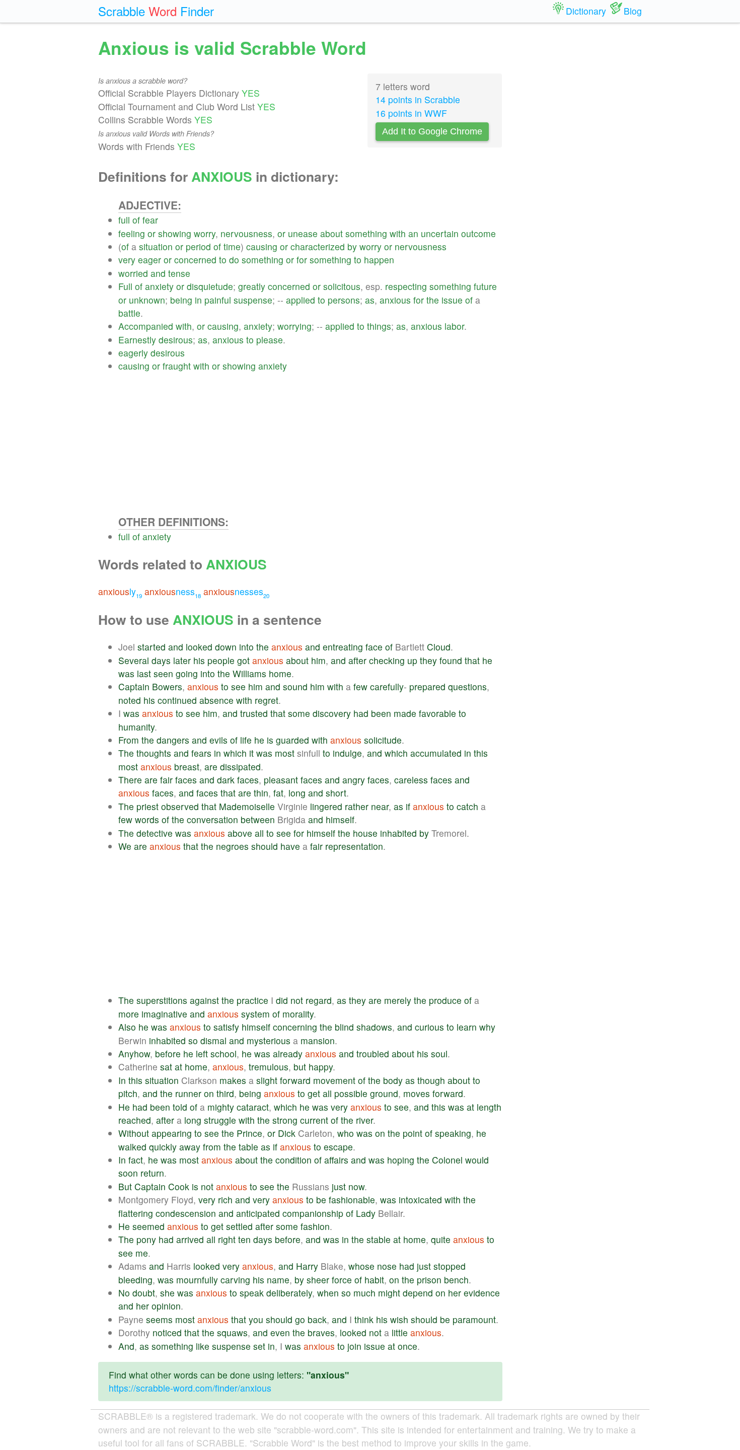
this (481, 753)
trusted (254, 713)
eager (149, 259)
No (124, 1292)
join (354, 1346)
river (364, 1120)
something (366, 233)
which (235, 753)
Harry (307, 1266)
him (318, 660)
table (248, 1146)
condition (293, 1159)
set (259, 1346)
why (487, 1027)
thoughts (153, 753)
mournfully (197, 1279)
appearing (172, 1133)
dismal (213, 1040)
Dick (286, 1133)
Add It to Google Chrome (432, 131)
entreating (343, 646)
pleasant (281, 779)
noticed (167, 1332)
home (280, 673)
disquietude (210, 286)
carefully (387, 686)
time (232, 246)
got (243, 660)
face (374, 646)
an (413, 233)
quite (441, 1239)
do (234, 259)
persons (344, 300)
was (126, 673)
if (408, 806)
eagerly (133, 352)
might (389, 1292)
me (141, 1253)
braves (321, 1332)
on (209, 1093)
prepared (427, 686)
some (299, 713)
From (128, 740)
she (167, 1292)
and (158, 273)
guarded (292, 740)
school (223, 1053)
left (202, 1053)
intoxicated (420, 1199)
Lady (366, 1213)
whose (361, 1266)
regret (266, 700)
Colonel (447, 1159)
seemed (148, 1226)
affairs (336, 1159)
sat (166, 1066)
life (246, 740)
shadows (374, 1027)
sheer (318, 1279)
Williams (249, 673)
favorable (437, 713)
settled (239, 1226)
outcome (478, 233)
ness (172, 591)
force (342, 1279)
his (199, 660)
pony (146, 1239)
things (379, 326)
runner (188, 1093)
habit (374, 1279)
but (299, 1066)
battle (129, 313)
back (317, 1319)
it (251, 753)
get (314, 1093)
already (288, 1053)
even (280, 1332)
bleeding (135, 1279)
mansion (318, 1040)
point (412, 1133)
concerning (295, 1027)
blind (344, 1027)
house (365, 833)
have (290, 846)
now (356, 1186)
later (182, 660)
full (124, 219)
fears (201, 753)
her (454, 1292)
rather (356, 806)
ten (244, 1239)
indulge (347, 753)
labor (454, 326)
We (124, 846)
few (360, 686)
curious (429, 1027)
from (212, 1146)
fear (150, 219)
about (331, 233)
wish (399, 1319)
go (300, 1319)
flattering (135, 1213)
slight (266, 1080)
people (221, 660)
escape (338, 1146)
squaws (232, 1332)
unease (303, 233)
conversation (212, 819)
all (259, 833)
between (258, 819)
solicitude (383, 740)
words (147, 819)
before (168, 1053)
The (126, 753)
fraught (177, 365)
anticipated (258, 1213)
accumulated (436, 753)
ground (384, 1093)
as (370, 300)
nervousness (246, 233)
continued (177, 700)
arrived (190, 1239)
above (240, 833)
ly (120, 591)
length (489, 1107)
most (284, 753)
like (202, 1346)
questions (467, 686)
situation (156, 246)
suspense (253, 300)
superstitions (161, 1000)
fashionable (352, 1199)
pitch (127, 1093)
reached (134, 1120)
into (246, 646)
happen (379, 259)
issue (452, 300)
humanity (136, 726)
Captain (134, 686)
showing (174, 233)
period (198, 246)
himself (340, 819)
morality (298, 1013)
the (432, 300)
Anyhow (134, 1053)
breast (186, 766)
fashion (315, 1226)
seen (163, 673)
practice (252, 1000)
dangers (173, 740)
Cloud (439, 646)
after (357, 660)
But (125, 1186)
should (264, 846)
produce (445, 1000)
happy (321, 1066)
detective (154, 833)
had (360, 713)
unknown (147, 300)
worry (204, 233)
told (180, 1107)
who (345, 1133)
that (472, 660)
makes (232, 1080)
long (297, 792)
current (314, 1120)
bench (456, 1279)
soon (128, 1173)
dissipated (240, 766)
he (487, 660)
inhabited (398, 833)
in (198, 300)
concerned (195, 259)
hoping (400, 1159)
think (364, 1319)
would (477, 1159)
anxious (395, 300)
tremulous (268, 1066)
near (380, 806)
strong (285, 1120)
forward (295, 1080)
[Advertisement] (310, 443)
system (255, 1013)
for (302, 259)
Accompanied (145, 326)
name (278, 1279)
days (161, 660)
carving (235, 1279)
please (269, 339)
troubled (372, 1053)
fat (278, 792)
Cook (178, 1186)
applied (300, 300)
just (339, 1186)
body (393, 1080)
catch (467, 806)
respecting (406, 286)
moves (416, 1093)
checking (387, 660)
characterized (317, 246)
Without (133, 1133)
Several (133, 660)
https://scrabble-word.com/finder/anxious (190, 1388)
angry (353, 779)
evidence (482, 1292)
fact (135, 1159)
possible (350, 1093)
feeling (131, 233)
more (128, 1013)
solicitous (341, 286)
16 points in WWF (411, 113)
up (412, 660)
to (223, 259)
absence (216, 700)
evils (218, 740)
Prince (249, 1133)
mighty (220, 1107)
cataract (253, 1107)
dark (226, 779)
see (238, 686)
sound (295, 686)
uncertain (440, 233)
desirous (176, 339)
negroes (232, 846)
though (431, 1080)
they (428, 660)
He (124, 1107)
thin (261, 792)
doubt (143, 1292)
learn (467, 1027)
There (130, 779)
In (122, 1080)
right (227, 1239)
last (144, 673)
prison (429, 1279)
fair (166, 779)
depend (418, 1292)
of (136, 219)
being (181, 300)
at (178, 1066)
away (189, 1146)
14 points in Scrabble (418, 99)
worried (133, 273)
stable (378, 1239)
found (450, 660)
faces (186, 779)
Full (125, 286)
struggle (220, 1120)
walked (132, 1146)
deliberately (289, 1292)
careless (411, 779)
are (210, 766)
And (126, 1346)
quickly (163, 1146)
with (398, 233)
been (381, 713)
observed (180, 806)
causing (261, 246)
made (405, 713)
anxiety (159, 286)
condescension (186, 1213)
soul (439, 1053)
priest (147, 806)
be (321, 1199)
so (193, 1040)
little (400, 1332)
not (296, 1000)
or (151, 233)
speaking (453, 1133)
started (151, 646)
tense (179, 273)
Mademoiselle (247, 806)
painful (217, 300)
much (364, 1292)
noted (129, 700)
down (226, 646)
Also (127, 1027)
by (352, 246)
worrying (294, 326)
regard (319, 1000)
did (282, 1000)
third (225, 1093)
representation (354, 846)
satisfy (226, 1027)
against (204, 1000)
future (485, 286)
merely (397, 1000)
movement (334, 1080)
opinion (166, 1305)
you (256, 1319)
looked (199, 646)
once (407, 1346)
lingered (326, 806)
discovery (332, 713)
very (126, 259)
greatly (251, 286)
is (270, 740)
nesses (236, 591)
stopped (449, 1266)
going (187, 673)
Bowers (167, 686)
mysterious (268, 1040)
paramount (474, 1319)
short (336, 792)
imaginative (164, 1013)
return (152, 1173)
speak (252, 1292)
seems (159, 1319)
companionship (312, 1213)
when (328, 1292)
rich (225, 1199)
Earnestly (137, 339)
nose (387, 1266)
